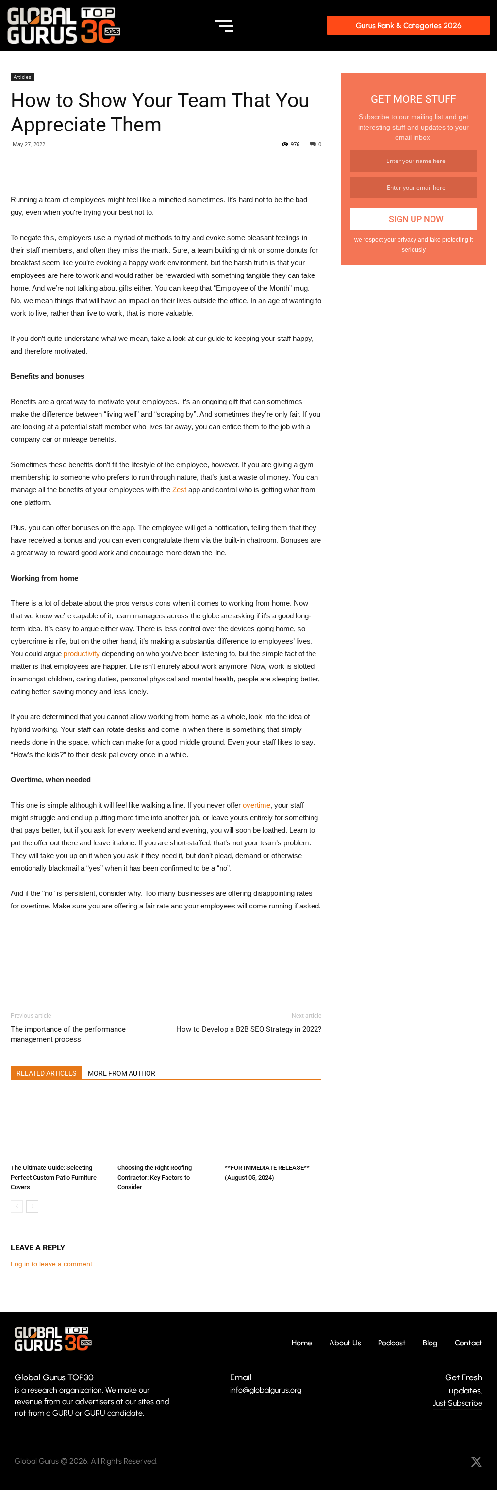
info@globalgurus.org (265, 1389)
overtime (256, 805)
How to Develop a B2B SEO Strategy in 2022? (248, 1029)
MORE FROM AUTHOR (121, 1073)
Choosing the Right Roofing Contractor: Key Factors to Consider (154, 1177)
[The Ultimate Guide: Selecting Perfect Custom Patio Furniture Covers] (59, 1126)
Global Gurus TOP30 (54, 1377)
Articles (22, 76)
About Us (345, 1343)
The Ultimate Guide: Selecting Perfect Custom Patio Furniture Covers (54, 1177)
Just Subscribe (457, 1403)
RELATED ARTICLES (46, 1073)
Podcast (392, 1343)
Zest (179, 490)
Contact (468, 1343)
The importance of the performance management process (68, 1034)
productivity (82, 653)
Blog (430, 1343)
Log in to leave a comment (51, 1264)
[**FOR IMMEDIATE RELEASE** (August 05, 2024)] (273, 1126)
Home (302, 1343)
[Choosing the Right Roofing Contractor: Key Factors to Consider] (165, 1126)
